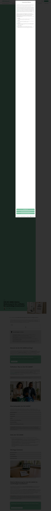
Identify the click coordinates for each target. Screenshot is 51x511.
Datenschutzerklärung (23, 216)
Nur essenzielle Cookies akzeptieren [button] (25, 213)
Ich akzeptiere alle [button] (25, 209)
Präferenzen (18, 216)
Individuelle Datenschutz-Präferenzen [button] (25, 211)
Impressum (28, 216)
